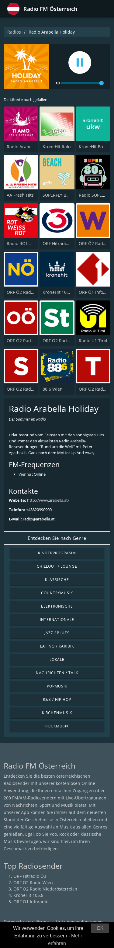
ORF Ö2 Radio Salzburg (30, 389)
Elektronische (57, 606)
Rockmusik (57, 726)
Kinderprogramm (57, 553)
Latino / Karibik (57, 646)
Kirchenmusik (57, 712)
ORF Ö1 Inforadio (96, 292)
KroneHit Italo (57, 146)
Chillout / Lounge (57, 566)
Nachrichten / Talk (57, 672)
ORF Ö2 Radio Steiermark (68, 340)
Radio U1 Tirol (93, 340)
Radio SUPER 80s (96, 195)
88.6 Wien (53, 389)
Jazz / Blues (57, 632)
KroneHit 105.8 (58, 292)
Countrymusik (57, 592)
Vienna (25, 474)
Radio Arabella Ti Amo (29, 146)
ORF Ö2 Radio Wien (33, 882)
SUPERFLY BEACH (60, 195)
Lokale (57, 659)
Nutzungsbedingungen (79, 922)
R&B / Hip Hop (57, 699)
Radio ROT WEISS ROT (29, 243)
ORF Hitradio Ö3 (59, 243)
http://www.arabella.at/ (48, 500)
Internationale (57, 619)
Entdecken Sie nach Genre (57, 538)
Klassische (57, 579)
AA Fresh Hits (20, 195)
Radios (14, 32)
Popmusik (57, 686)
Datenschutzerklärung (26, 922)
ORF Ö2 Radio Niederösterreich (45, 889)
